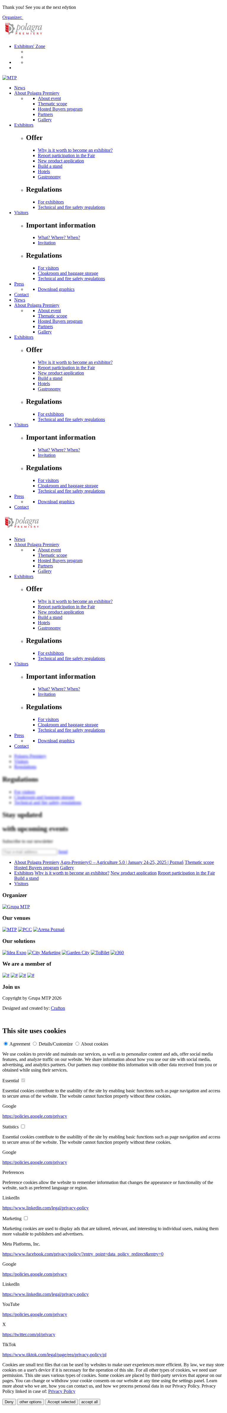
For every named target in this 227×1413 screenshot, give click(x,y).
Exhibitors (23, 125)
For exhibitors (51, 201)
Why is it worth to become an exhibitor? (75, 150)
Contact (21, 294)
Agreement (19, 1043)
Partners (45, 114)
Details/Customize (56, 1043)
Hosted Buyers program (60, 109)
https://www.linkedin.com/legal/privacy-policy (45, 1207)
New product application (61, 160)
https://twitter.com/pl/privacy (28, 1334)
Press (19, 283)
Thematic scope (52, 103)
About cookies (94, 1043)
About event (49, 98)
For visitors (48, 267)
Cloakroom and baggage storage (68, 273)
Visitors (21, 212)
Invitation (47, 242)
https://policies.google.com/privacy (34, 1116)
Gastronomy (49, 176)
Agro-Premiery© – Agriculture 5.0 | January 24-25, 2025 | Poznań (122, 862)
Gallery (45, 119)
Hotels (44, 171)
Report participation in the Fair (66, 155)
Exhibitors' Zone (29, 46)
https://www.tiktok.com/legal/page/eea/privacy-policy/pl (54, 1354)
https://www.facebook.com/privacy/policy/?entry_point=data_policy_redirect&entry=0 (82, 1253)
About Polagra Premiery (36, 93)
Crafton (58, 1008)
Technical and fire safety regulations (71, 207)
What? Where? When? (59, 237)
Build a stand (50, 166)
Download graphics (56, 289)
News (19, 87)
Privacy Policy (61, 1391)
